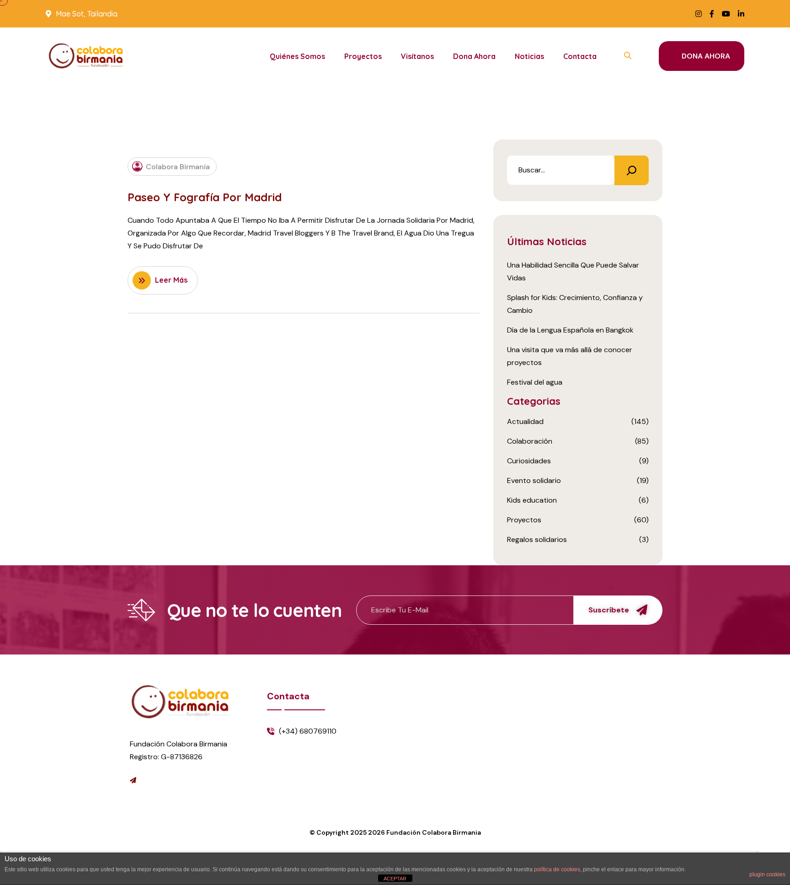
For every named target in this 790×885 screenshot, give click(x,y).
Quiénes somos (297, 56)
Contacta (580, 56)
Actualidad (525, 421)
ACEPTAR (395, 878)
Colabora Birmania (178, 166)
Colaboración (529, 441)
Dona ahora (474, 56)
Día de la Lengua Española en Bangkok (570, 330)
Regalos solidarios (537, 539)
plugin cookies (767, 874)
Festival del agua (534, 382)
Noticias (529, 56)
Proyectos (363, 56)
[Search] (631, 170)
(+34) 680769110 (307, 731)
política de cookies (557, 869)
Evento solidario (534, 480)
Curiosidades (529, 461)
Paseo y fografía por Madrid (205, 197)
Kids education (532, 500)
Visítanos (417, 56)
